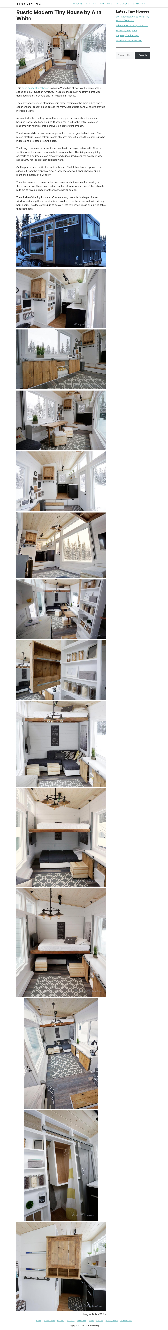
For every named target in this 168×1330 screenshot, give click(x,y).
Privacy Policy (112, 1320)
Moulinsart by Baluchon (129, 40)
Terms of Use (126, 1320)
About (91, 1320)
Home (38, 1320)
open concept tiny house (35, 88)
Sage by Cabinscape (127, 35)
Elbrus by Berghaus (126, 30)
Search (143, 55)
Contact (99, 1320)
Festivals (106, 3)
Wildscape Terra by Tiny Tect (132, 25)
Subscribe (139, 3)
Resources (122, 3)
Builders (91, 3)
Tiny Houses (74, 3)
